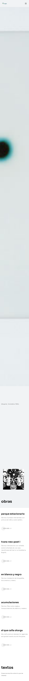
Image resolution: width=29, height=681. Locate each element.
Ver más (6, 528)
